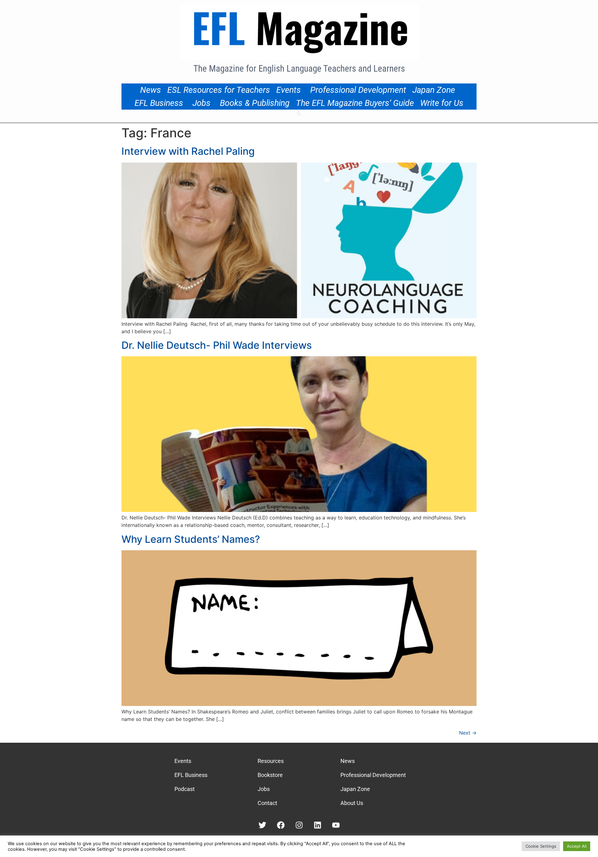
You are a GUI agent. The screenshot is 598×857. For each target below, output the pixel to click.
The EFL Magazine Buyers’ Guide (355, 103)
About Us (351, 803)
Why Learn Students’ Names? (190, 539)
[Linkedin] (317, 825)
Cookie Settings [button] (540, 846)
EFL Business (159, 103)
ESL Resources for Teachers (218, 90)
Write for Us (441, 103)
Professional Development (358, 90)
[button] (299, 114)
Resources (271, 761)
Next (468, 733)
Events (288, 90)
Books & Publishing (255, 103)
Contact (267, 803)
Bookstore (270, 775)
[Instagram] (299, 825)
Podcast (184, 789)
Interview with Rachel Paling (188, 151)
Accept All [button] (576, 846)
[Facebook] (281, 825)
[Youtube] (336, 825)
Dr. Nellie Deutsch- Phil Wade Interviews (216, 345)
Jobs (201, 103)
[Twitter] (262, 825)
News (150, 90)
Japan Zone (433, 90)
